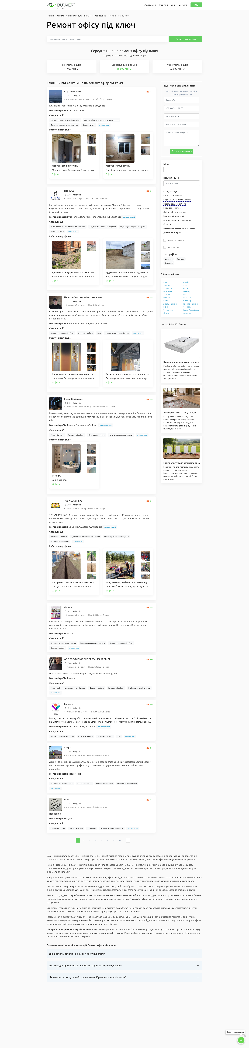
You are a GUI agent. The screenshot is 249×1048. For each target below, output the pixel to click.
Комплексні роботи (172, 195)
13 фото (56, 382)
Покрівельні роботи (96, 435)
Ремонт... (56, 475)
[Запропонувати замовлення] (151, 92)
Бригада (180, 259)
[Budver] (61, 5)
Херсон (166, 294)
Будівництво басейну (104, 783)
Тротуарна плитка (84, 783)
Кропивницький (190, 304)
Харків (186, 282)
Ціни (173, 5)
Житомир (187, 300)
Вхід (196, 4)
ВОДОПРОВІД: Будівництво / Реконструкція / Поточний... (136, 582)
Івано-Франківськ (191, 310)
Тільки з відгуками (175, 240)
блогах (182, 324)
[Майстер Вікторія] (55, 708)
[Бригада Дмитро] (55, 612)
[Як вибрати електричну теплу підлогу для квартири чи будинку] (181, 398)
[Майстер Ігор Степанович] (55, 96)
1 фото (109, 382)
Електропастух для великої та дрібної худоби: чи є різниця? (194, 462)
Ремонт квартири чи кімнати (117, 333)
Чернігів (167, 297)
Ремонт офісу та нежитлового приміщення (101, 120)
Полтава (187, 294)
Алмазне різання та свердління (116, 536)
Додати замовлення (186, 39)
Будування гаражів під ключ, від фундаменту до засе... (134, 272)
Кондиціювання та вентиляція (121, 435)
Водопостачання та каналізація (92, 643)
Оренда (167, 224)
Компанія (169, 263)
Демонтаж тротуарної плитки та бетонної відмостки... (80, 272)
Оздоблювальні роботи (174, 203)
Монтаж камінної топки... (65, 165)
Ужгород (187, 313)
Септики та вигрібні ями (127, 783)
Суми (165, 300)
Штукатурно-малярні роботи (62, 333)
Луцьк (166, 313)
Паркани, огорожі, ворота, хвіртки (64, 125)
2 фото (55, 280)
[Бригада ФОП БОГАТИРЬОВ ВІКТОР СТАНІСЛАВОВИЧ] (55, 664)
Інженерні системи (172, 207)
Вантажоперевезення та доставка (179, 228)
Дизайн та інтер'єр (172, 232)
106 (119, 840)
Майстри (163, 5)
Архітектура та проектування (177, 220)
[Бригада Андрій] (55, 752)
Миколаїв (167, 291)
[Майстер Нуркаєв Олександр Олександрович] (55, 302)
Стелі (99, 333)
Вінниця (187, 291)
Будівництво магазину (60, 541)
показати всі (104, 125)
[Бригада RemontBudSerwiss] (55, 403)
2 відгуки (77, 95)
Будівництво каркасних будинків (103, 227)
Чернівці (187, 307)
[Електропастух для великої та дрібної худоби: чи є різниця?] (181, 448)
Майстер (169, 259)
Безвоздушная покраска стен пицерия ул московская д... (135, 374)
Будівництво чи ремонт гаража (133, 227)
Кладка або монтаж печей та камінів (65, 120)
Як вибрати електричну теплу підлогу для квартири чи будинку (196, 412)
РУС (63, 9)
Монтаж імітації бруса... (118, 165)
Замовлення (150, 5)
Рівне (165, 307)
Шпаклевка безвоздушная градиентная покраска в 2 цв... (82, 374)
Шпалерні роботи (85, 333)
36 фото (110, 280)
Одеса (186, 285)
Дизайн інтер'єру (76, 828)
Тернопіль (168, 310)
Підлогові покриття (104, 736)
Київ (165, 282)
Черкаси (187, 297)
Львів (185, 288)
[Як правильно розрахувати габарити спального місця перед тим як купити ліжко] (181, 344)
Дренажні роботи (97, 688)
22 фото (56, 484)
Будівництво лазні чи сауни (139, 688)
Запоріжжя (168, 288)
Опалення (92, 828)
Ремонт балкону (57, 231)
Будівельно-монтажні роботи (177, 199)
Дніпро (166, 285)
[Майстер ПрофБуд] (55, 195)
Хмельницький (170, 304)
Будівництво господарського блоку (85, 536)
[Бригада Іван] (55, 804)
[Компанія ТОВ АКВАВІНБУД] (55, 505)
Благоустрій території (173, 216)
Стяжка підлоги (89, 125)
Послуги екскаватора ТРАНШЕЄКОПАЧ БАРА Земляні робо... (83, 582)
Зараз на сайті (173, 247)
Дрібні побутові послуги (174, 212)
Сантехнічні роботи (76, 435)
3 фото (55, 174)
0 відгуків (77, 195)
